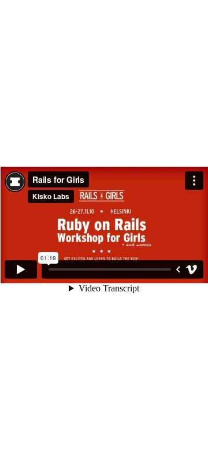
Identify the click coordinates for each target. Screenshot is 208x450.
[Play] (21, 269)
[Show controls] (178, 269)
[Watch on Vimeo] (192, 269)
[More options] (194, 180)
